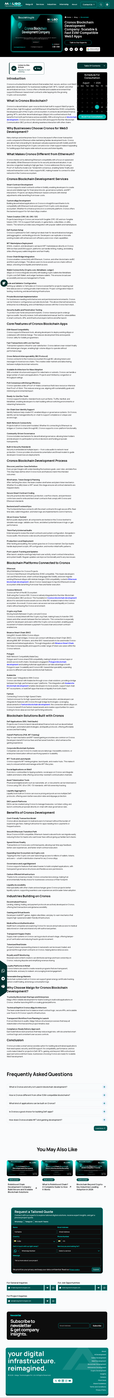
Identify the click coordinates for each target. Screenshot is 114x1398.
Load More (99, 1128)
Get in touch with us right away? (25, 1246)
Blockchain (15, 1180)
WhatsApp (19, 1222)
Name (15, 1227)
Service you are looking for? (68, 1246)
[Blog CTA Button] (36, 1188)
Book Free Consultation (92, 116)
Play (39, 68)
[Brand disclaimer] (4, 283)
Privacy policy (75, 1270)
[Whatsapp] (53, 1288)
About (74, 4)
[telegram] (47, 1288)
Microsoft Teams (41, 1222)
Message (16, 1255)
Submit (96, 1269)
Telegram (29, 1222)
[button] (59, 1241)
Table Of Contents (92, 66)
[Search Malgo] (101, 4)
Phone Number (63, 1236)
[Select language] (107, 4)
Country (16, 1236)
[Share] (3, 971)
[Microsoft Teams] (3, 986)
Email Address (62, 1227)
